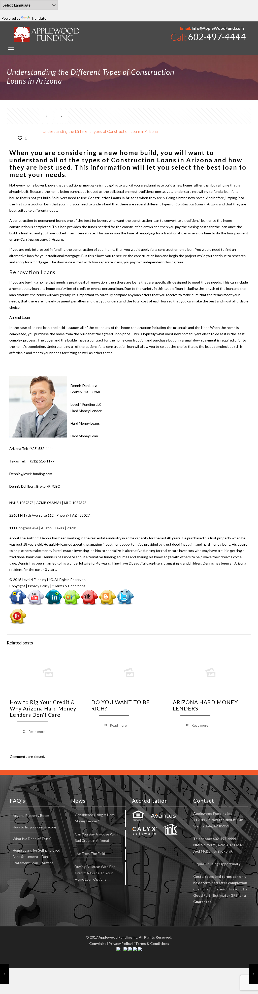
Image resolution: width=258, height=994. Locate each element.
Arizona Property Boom (31, 815)
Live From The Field (90, 853)
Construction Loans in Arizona (161, 160)
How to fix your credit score (34, 827)
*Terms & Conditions (68, 586)
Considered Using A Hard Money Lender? (95, 818)
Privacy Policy (38, 586)
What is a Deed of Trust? (32, 838)
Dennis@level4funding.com (30, 474)
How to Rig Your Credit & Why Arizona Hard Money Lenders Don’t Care (43, 708)
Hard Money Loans (85, 423)
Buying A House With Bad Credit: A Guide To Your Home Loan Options (95, 872)
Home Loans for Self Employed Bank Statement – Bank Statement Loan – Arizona (36, 856)
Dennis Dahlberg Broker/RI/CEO (34, 486)
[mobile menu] (11, 47)
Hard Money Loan (84, 436)
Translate (38, 18)
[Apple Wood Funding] (47, 34)
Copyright (17, 586)
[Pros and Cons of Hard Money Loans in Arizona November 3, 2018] (4, 974)
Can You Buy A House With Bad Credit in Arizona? (96, 837)
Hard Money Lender (86, 411)
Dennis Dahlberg (84, 385)
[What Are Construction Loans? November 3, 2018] (253, 974)
